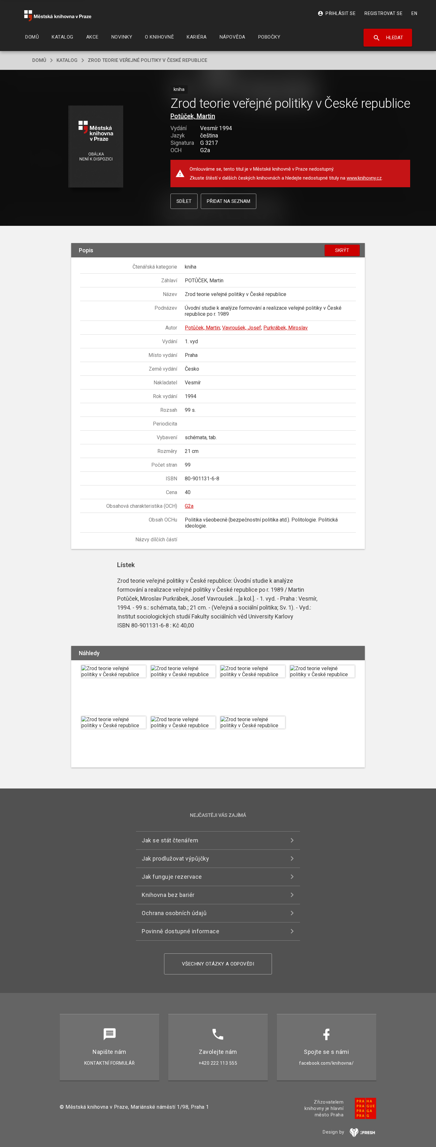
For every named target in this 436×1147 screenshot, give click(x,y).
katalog (67, 60)
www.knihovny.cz (364, 178)
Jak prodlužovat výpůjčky (175, 858)
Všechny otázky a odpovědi (218, 964)
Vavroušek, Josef (241, 328)
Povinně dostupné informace (180, 931)
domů (39, 60)
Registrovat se (383, 13)
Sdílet (184, 201)
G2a (189, 506)
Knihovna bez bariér (168, 895)
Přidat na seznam (228, 201)
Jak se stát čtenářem (170, 840)
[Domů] (58, 16)
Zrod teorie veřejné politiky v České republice (147, 60)
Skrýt (342, 250)
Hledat (388, 38)
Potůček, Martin (192, 116)
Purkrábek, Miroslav (285, 328)
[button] (96, 146)
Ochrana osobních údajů (174, 913)
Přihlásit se (337, 13)
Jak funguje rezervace (172, 876)
